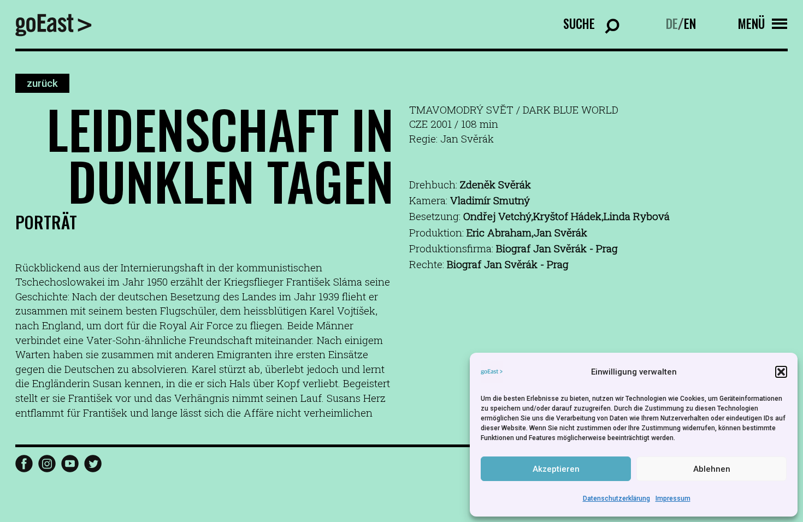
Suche (579, 23)
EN (690, 23)
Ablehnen (711, 469)
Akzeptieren (556, 469)
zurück (42, 83)
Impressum (673, 498)
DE (672, 23)
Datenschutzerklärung (616, 498)
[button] (781, 371)
